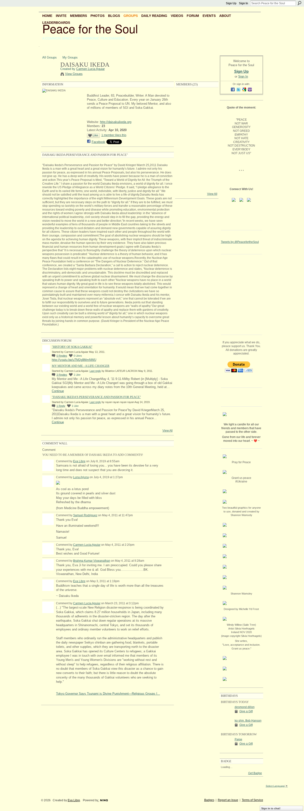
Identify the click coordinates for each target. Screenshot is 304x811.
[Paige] (226, 748)
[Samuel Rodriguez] (196, 162)
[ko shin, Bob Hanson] (226, 729)
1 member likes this (113, 135)
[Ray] (184, 162)
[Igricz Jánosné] (184, 187)
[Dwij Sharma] (184, 137)
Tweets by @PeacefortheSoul (240, 242)
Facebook (98, 142)
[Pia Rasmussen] (184, 174)
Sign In (243, 3)
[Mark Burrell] (209, 149)
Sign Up (231, 3)
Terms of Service (252, 800)
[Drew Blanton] (196, 124)
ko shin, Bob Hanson (248, 720)
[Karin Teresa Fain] (209, 137)
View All (167, 430)
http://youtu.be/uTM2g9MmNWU (74, 360)
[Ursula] (209, 124)
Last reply (95, 370)
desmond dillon (245, 707)
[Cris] (196, 187)
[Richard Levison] (184, 111)
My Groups (70, 57)
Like (95, 135)
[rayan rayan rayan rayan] (196, 99)
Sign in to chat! (270, 808)
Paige (238, 739)
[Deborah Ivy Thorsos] (209, 174)
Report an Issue (228, 800)
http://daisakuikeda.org (115, 122)
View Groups (74, 74)
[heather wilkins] (196, 137)
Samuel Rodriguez (85, 515)
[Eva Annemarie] (209, 111)
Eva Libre (79, 461)
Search (299, 3)
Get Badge (255, 773)
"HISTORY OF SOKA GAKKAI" (72, 347)
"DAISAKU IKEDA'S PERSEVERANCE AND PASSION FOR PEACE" (96, 397)
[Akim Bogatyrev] (196, 174)
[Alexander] (196, 149)
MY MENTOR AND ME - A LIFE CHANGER (80, 366)
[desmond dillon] (226, 716)
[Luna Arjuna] (196, 111)
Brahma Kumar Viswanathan (91, 560)
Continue (58, 391)
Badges (209, 800)
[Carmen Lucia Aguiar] (49, 74)
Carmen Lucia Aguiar (90, 69)
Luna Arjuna (81, 477)
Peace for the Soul (90, 28)
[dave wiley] (184, 149)
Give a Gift (246, 711)
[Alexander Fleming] (184, 124)
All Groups (49, 57)
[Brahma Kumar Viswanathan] (209, 162)
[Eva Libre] (209, 99)
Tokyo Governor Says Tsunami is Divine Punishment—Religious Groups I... (108, 693)
